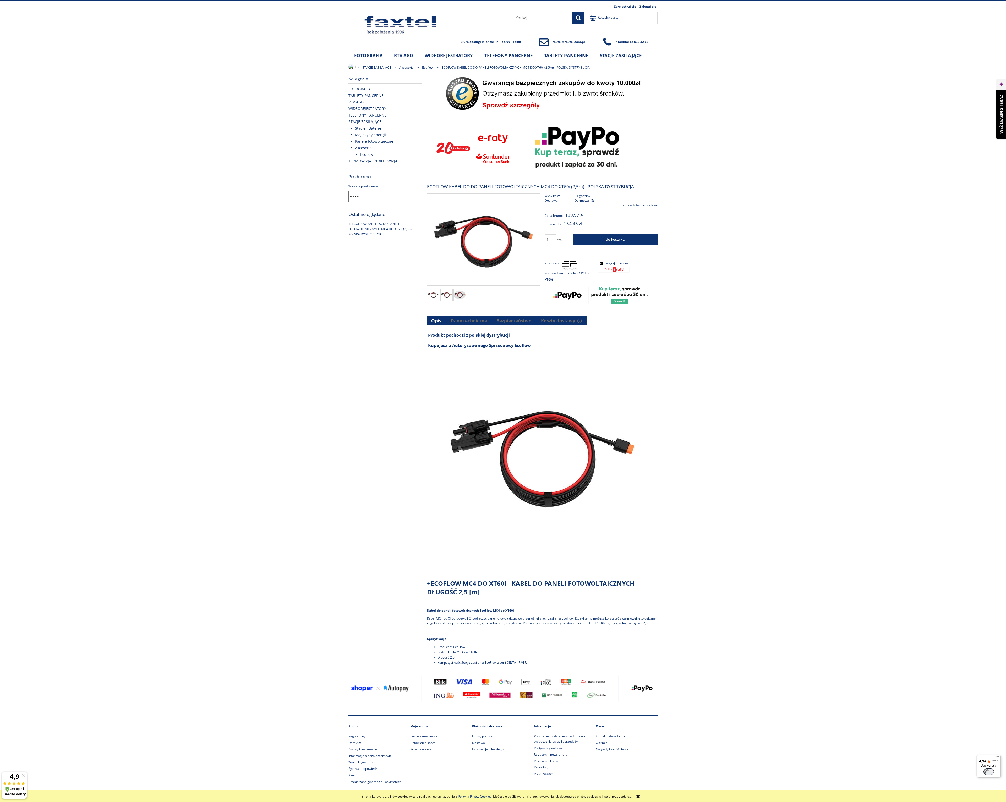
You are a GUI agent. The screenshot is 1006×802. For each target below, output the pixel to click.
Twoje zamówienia (423, 736)
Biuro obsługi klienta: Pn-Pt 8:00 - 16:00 (490, 42)
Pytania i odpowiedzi (363, 768)
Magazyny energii (370, 134)
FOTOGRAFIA (359, 88)
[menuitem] (368, 55)
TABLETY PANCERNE (366, 95)
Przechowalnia (420, 749)
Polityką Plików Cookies (474, 796)
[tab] (436, 320)
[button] (614, 263)
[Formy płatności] (503, 688)
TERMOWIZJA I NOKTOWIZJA (372, 160)
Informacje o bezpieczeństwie (370, 756)
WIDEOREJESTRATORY (367, 108)
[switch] (988, 771)
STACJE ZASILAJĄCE (364, 121)
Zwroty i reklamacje (362, 749)
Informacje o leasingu (488, 749)
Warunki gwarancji (361, 762)
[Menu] (997, 758)
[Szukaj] (578, 18)
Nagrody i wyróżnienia (612, 749)
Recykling (541, 767)
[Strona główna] (400, 24)
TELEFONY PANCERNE (367, 115)
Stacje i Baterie (368, 128)
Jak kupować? (543, 774)
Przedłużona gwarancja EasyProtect (374, 781)
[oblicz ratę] (614, 271)
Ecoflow (366, 154)
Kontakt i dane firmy (610, 736)
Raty (351, 775)
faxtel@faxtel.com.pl (569, 42)
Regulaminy (356, 736)
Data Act (354, 742)
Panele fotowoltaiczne (374, 141)
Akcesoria (363, 147)
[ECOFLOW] (570, 265)
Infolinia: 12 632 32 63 (631, 42)
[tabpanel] (542, 498)
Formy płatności (483, 736)
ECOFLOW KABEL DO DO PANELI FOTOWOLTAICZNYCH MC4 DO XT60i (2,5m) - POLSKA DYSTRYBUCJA (381, 229)
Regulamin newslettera (550, 754)
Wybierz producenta (363, 186)
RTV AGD (356, 101)
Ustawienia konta (422, 742)
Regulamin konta (546, 761)
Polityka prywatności (549, 748)
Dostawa (478, 742)
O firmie (602, 742)
